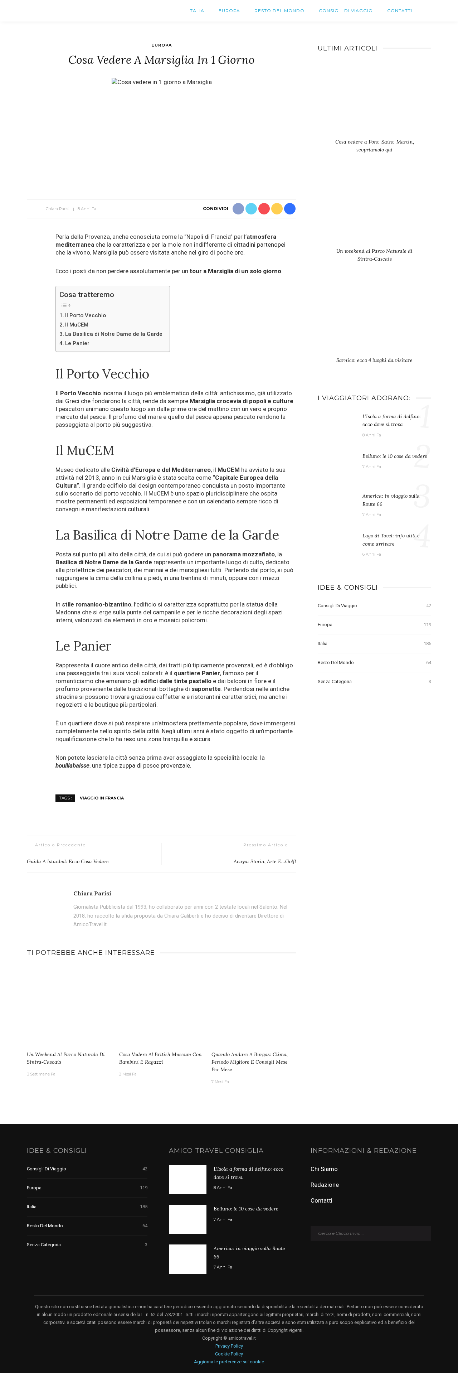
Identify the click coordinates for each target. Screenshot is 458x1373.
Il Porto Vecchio (85, 315)
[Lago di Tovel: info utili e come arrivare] (336, 545)
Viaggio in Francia (102, 797)
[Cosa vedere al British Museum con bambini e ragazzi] (161, 1006)
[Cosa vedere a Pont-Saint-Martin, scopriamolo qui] (374, 101)
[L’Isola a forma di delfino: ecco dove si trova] (336, 426)
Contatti (399, 10)
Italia (196, 10)
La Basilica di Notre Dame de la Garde (113, 334)
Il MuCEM (76, 325)
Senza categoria (374, 681)
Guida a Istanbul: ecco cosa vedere (68, 861)
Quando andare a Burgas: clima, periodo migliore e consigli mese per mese (249, 1062)
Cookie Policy (229, 1354)
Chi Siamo (324, 1169)
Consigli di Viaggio (346, 10)
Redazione (325, 1184)
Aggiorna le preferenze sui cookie (229, 1361)
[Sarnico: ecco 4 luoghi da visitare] (374, 319)
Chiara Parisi (57, 208)
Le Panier (77, 343)
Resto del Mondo (279, 10)
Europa (229, 10)
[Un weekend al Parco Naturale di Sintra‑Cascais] (69, 1006)
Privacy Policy (229, 1346)
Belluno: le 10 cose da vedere (394, 456)
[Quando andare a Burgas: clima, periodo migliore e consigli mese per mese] (254, 1006)
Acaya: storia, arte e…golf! (265, 861)
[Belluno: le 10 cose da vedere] (336, 466)
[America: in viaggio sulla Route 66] (336, 505)
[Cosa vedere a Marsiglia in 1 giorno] (162, 81)
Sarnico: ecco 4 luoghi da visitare (374, 360)
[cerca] (425, 10)
